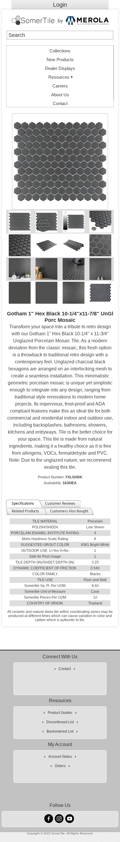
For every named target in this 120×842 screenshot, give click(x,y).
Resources (58, 77)
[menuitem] (60, 50)
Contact (60, 103)
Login (60, 4)
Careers (60, 85)
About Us (60, 94)
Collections (60, 50)
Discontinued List (60, 722)
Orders (60, 766)
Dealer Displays (60, 68)
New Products (60, 59)
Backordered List (60, 731)
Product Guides (60, 713)
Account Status (60, 757)
